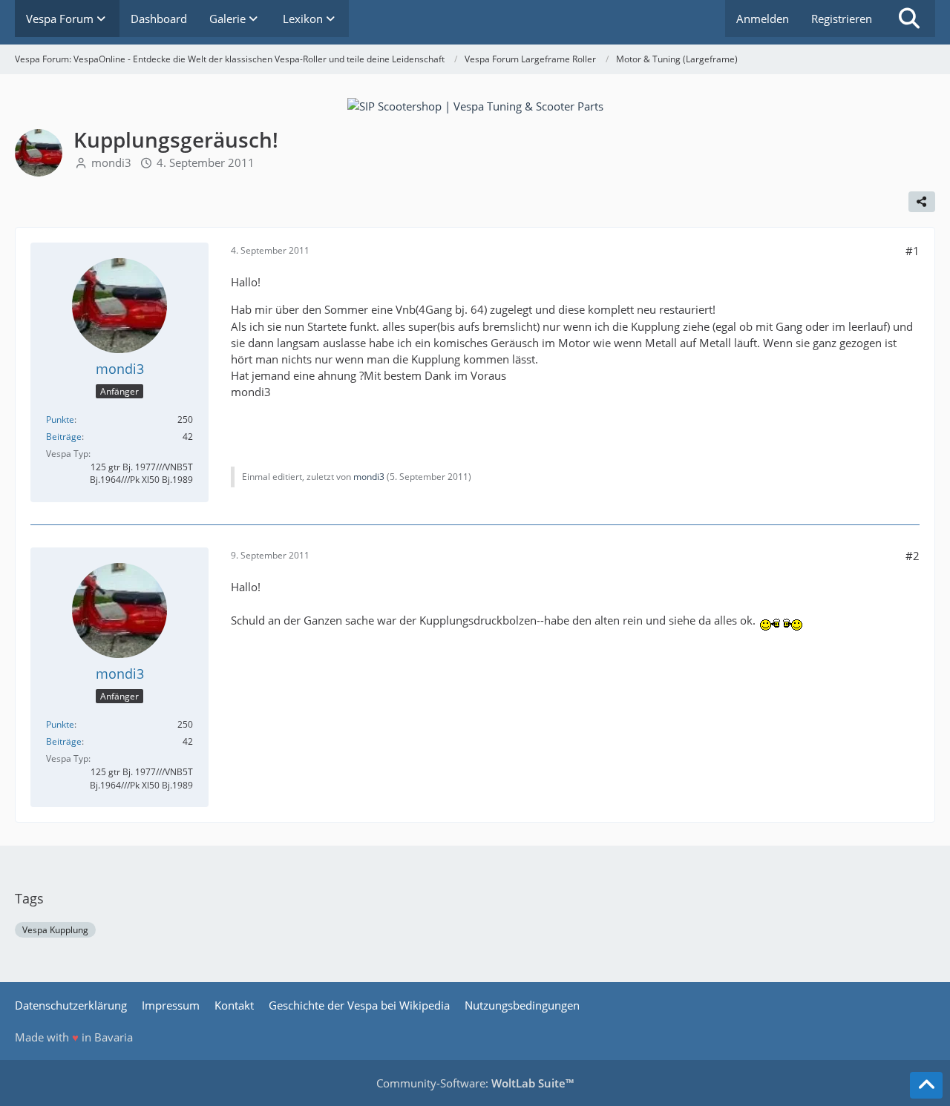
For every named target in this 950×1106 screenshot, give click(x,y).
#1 (912, 250)
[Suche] (909, 18)
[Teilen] (921, 201)
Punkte (60, 419)
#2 (912, 555)
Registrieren (841, 18)
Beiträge (64, 436)
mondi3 (111, 162)
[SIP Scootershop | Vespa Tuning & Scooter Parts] (475, 104)
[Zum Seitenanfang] (926, 1085)
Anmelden (762, 18)
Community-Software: (475, 1083)
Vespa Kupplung (55, 930)
